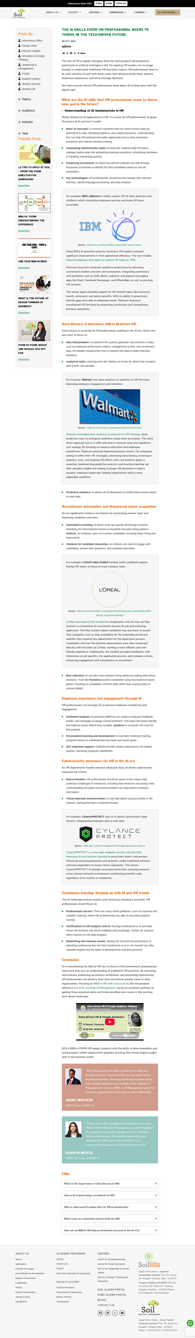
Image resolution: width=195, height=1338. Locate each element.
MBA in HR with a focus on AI (111, 983)
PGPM (109, 3)
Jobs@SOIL (21, 1301)
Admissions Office (32, 40)
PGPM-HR (121, 3)
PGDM (99, 3)
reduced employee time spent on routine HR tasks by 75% (100, 260)
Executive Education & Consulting (73, 1273)
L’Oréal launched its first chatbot (85, 622)
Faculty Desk (29, 45)
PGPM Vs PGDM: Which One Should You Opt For (32, 349)
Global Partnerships (25, 1292)
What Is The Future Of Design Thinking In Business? (33, 302)
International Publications (69, 1292)
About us (52, 12)
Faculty (73, 12)
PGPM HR (62, 1264)
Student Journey (31, 84)
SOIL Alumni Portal (111, 1289)
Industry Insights (31, 50)
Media (18, 1287)
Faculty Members (65, 1287)
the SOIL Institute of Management (94, 988)
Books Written (64, 1297)
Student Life (28, 89)
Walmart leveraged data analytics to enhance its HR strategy (103, 434)
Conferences (63, 1301)
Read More (24, 185)
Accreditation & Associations (29, 1273)
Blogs (102, 1300)
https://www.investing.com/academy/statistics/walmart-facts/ (114, 427)
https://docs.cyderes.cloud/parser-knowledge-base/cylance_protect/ (114, 845)
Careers (139, 12)
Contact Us (106, 1305)
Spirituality (20, 1264)
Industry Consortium (25, 1278)
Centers (94, 12)
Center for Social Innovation (111, 1264)
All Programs (166, 12)
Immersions (117, 12)
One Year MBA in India (32, 262)
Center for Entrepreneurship (111, 1259)
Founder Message (24, 1268)
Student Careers (31, 78)
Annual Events (22, 1297)
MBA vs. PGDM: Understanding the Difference (31, 221)
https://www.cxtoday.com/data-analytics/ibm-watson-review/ (114, 245)
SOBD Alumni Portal (112, 1295)
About (18, 1259)
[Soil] (18, 10)
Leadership (20, 1282)
